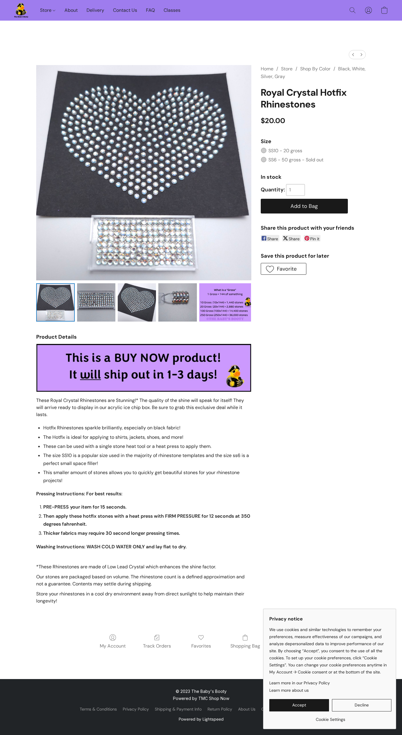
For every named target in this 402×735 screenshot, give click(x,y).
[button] (21, 10)
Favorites (201, 646)
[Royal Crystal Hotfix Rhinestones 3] (177, 302)
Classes (172, 10)
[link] (330, 717)
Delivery (95, 10)
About (71, 10)
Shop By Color (315, 69)
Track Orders (157, 646)
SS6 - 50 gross (295, 160)
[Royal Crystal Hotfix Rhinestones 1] (96, 302)
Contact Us (125, 10)
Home (267, 69)
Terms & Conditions (98, 709)
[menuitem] (353, 54)
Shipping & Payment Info (178, 709)
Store (46, 10)
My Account (113, 646)
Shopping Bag (245, 646)
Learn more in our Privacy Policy (299, 683)
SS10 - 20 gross (285, 151)
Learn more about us (289, 690)
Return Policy (219, 709)
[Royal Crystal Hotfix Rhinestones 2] (137, 302)
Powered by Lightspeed (201, 719)
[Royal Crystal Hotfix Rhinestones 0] (55, 302)
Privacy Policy (136, 709)
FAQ (150, 10)
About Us (246, 709)
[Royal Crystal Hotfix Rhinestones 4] (225, 302)
